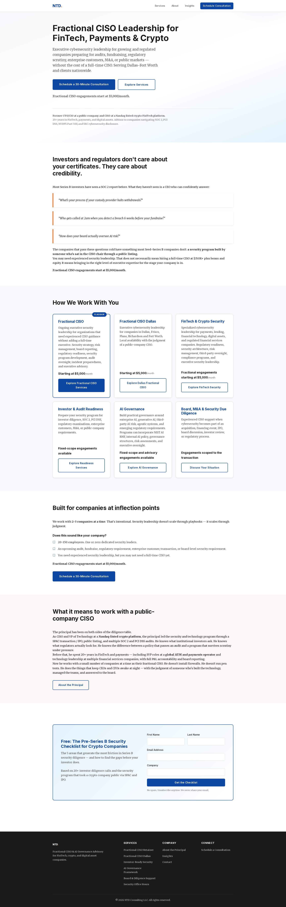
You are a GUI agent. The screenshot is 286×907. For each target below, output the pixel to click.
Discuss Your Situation (204, 467)
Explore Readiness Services (81, 465)
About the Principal (70, 685)
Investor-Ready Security (138, 862)
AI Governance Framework (132, 870)
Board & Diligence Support (140, 878)
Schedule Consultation (217, 5)
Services (160, 5)
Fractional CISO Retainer (139, 849)
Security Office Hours (136, 884)
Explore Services (136, 84)
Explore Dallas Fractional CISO (143, 385)
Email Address (155, 749)
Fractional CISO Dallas (137, 856)
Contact (167, 862)
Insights (189, 5)
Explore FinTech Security (204, 387)
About (175, 5)
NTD (57, 5)
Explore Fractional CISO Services (81, 385)
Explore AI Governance (143, 467)
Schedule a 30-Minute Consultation (84, 84)
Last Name (193, 734)
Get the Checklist (186, 782)
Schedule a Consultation (215, 849)
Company (152, 765)
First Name (153, 734)
